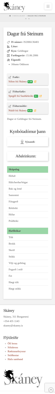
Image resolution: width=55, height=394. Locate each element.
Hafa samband (15, 359)
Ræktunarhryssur (17, 351)
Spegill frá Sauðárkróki (23, 95)
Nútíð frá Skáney (20, 110)
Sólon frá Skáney (20, 81)
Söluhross (13, 347)
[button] (48, 6)
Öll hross (12, 343)
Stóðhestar (13, 355)
